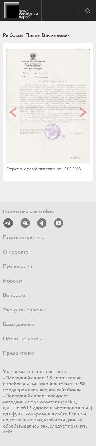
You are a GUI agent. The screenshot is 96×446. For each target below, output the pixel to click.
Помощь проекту (24, 237)
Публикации (17, 266)
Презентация (19, 353)
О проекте (16, 252)
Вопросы (14, 295)
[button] (87, 10)
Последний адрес (20, 10)
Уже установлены (24, 310)
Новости (13, 281)
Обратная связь (22, 339)
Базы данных (18, 324)
